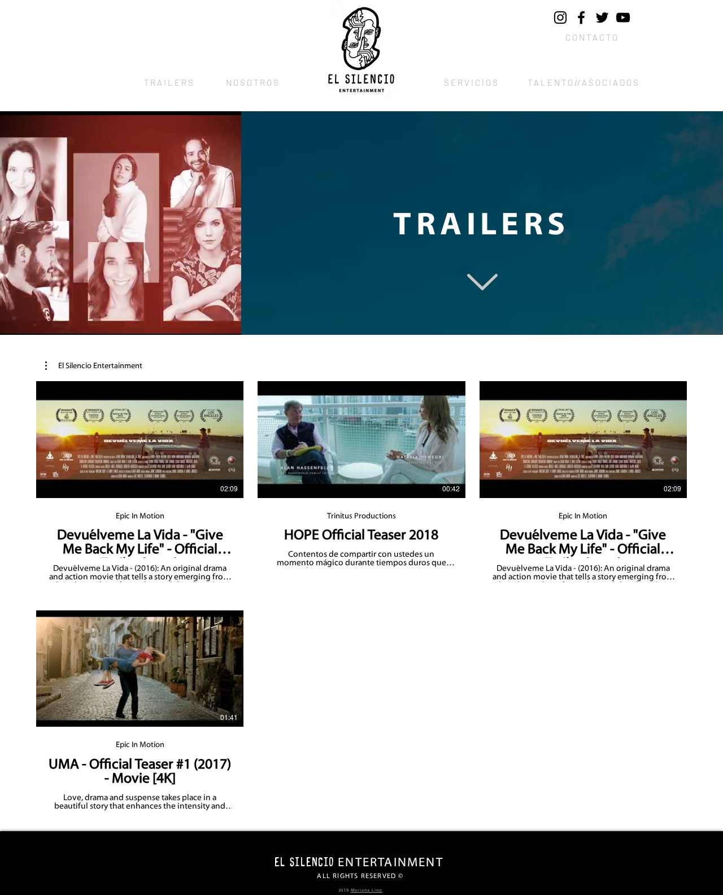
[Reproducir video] (140, 439)
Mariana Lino (367, 890)
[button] (93, 365)
